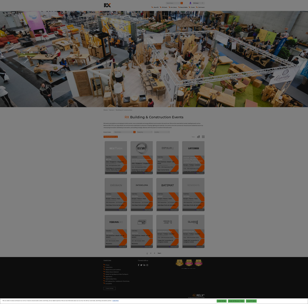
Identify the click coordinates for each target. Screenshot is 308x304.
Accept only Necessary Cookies (236, 301)
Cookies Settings (222, 301)
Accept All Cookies (251, 301)
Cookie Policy (115, 300)
